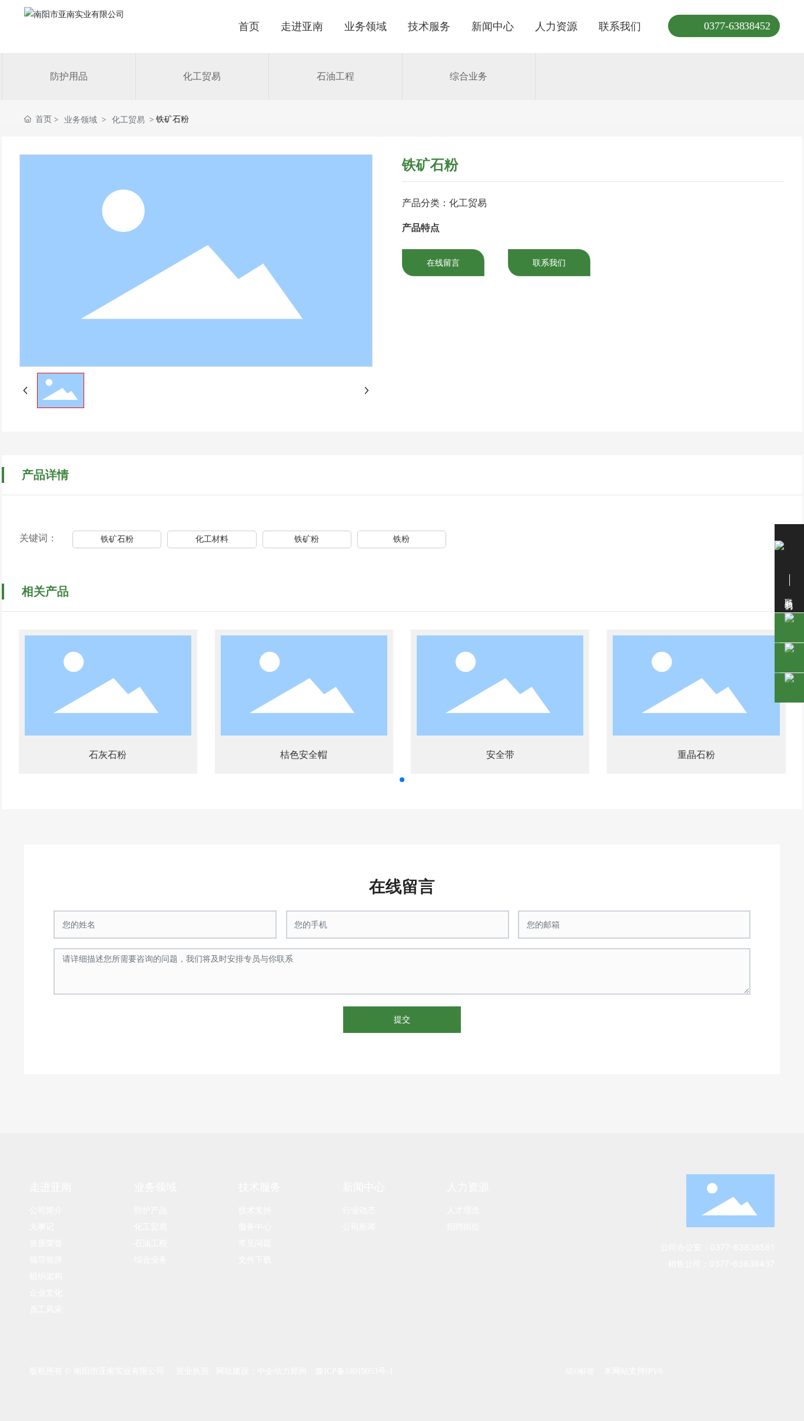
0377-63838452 (737, 26)
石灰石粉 (108, 755)
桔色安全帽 (303, 755)
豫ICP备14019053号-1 (354, 1371)
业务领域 (80, 119)
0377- (721, 1247)
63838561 (754, 1247)
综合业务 (468, 76)
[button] (402, 779)
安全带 (500, 755)
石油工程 (335, 76)
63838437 (754, 1263)
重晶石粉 (696, 755)
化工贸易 (202, 76)
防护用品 (69, 76)
